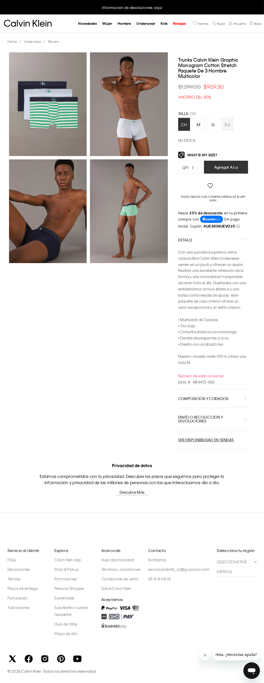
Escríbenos (157, 559)
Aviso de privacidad (117, 559)
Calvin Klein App (67, 559)
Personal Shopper (69, 588)
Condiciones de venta (119, 578)
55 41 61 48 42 (159, 578)
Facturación (17, 598)
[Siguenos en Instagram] (45, 659)
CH (184, 124)
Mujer (107, 23)
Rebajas (179, 23)
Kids (164, 23)
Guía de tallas (66, 624)
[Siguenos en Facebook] (29, 659)
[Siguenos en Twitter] (12, 659)
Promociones (65, 578)
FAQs (11, 559)
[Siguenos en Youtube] (77, 659)
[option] (132, 7)
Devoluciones (18, 569)
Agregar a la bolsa (226, 169)
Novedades (87, 23)
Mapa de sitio (65, 633)
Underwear (145, 23)
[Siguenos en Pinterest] (61, 659)
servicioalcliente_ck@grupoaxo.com (179, 569)
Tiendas (14, 578)
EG (227, 124)
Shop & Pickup (66, 569)
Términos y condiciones (121, 569)
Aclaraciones (18, 607)
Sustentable (64, 598)
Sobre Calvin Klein (116, 588)
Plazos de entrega (22, 588)
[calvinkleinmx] (13, 42)
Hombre (124, 23)
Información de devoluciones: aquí (132, 7)
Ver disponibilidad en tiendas (206, 439)
